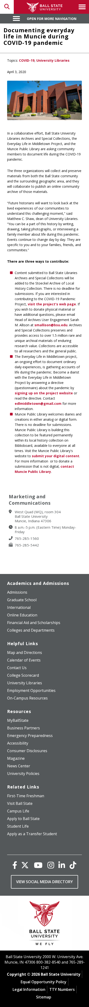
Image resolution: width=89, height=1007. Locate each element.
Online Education (22, 615)
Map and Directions (24, 652)
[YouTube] (38, 865)
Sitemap (43, 997)
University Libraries (53, 60)
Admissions (17, 592)
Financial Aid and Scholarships (33, 622)
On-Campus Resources (27, 698)
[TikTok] (73, 865)
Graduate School (22, 599)
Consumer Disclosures (27, 750)
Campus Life (18, 811)
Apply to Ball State (23, 818)
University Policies (23, 773)
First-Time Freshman (25, 795)
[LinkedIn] (61, 865)
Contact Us (17, 667)
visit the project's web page (52, 304)
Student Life (18, 826)
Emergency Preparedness (30, 735)
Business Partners (23, 728)
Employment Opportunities (31, 690)
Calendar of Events (24, 660)
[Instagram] (50, 865)
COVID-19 (26, 60)
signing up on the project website (44, 393)
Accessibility (17, 743)
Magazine (16, 758)
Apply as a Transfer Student (32, 833)
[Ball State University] (44, 924)
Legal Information (29, 989)
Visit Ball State (20, 803)
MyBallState (17, 720)
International (19, 607)
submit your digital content (55, 456)
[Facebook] (14, 865)
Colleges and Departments (31, 630)
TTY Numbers (62, 989)
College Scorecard (23, 675)
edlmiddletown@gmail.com (38, 403)
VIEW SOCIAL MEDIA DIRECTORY (44, 881)
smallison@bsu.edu (50, 325)
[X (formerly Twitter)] (25, 865)
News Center (18, 766)
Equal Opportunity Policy (43, 981)
